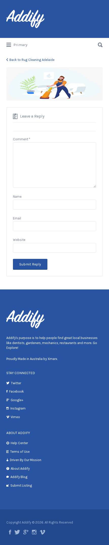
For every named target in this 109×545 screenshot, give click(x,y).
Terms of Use (20, 451)
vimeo (42, 532)
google (26, 532)
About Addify (20, 468)
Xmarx (52, 359)
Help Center (19, 443)
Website (19, 240)
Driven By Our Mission (25, 460)
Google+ (17, 400)
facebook (10, 532)
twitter (17, 532)
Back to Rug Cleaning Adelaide (32, 60)
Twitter (16, 383)
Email (17, 218)
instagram (34, 532)
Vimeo (15, 417)
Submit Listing (21, 485)
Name (17, 196)
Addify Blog (18, 477)
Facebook (16, 391)
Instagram (18, 408)
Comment (21, 139)
